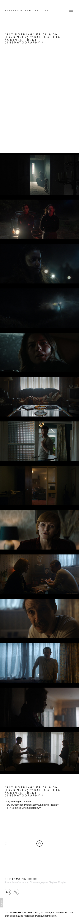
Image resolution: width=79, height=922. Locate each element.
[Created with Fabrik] (1, 902)
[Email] (8, 892)
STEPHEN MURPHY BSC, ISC (21, 879)
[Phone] (16, 892)
